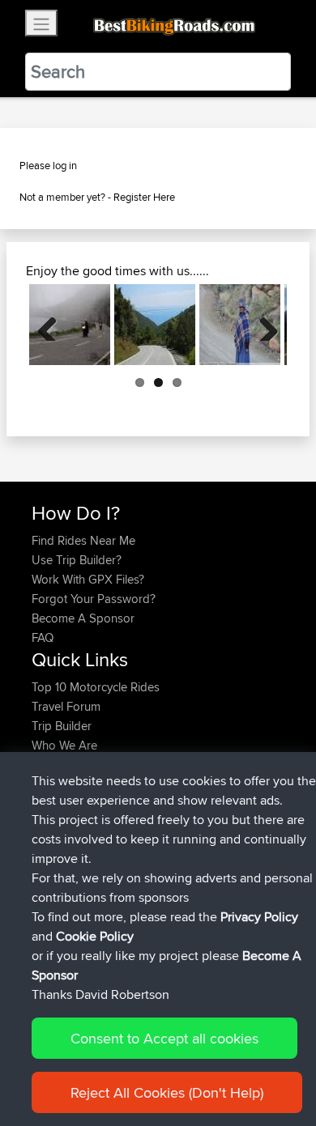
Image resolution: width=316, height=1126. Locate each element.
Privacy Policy (259, 916)
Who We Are (64, 745)
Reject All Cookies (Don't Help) (166, 1092)
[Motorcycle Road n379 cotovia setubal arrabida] (154, 324)
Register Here (144, 196)
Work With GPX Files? (88, 579)
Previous (53, 324)
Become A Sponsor (83, 618)
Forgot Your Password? (94, 598)
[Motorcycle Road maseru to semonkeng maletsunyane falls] (239, 324)
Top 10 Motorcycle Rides (96, 686)
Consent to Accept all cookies (164, 1038)
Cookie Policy (95, 936)
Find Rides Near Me (83, 540)
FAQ (42, 637)
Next (262, 324)
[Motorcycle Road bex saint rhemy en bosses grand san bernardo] (69, 324)
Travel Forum (66, 706)
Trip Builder (62, 725)
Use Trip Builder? (77, 559)
